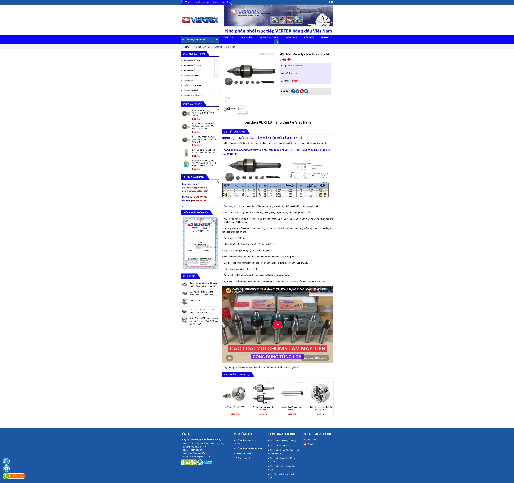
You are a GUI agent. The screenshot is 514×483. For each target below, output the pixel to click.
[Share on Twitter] (297, 91)
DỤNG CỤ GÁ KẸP (191, 75)
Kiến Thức (309, 37)
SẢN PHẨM (246, 37)
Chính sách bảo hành (279, 445)
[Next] (271, 77)
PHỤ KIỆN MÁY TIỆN (202, 47)
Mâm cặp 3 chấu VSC (234, 407)
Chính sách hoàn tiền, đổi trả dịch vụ (281, 460)
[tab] (234, 131)
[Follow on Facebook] (329, 2)
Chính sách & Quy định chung (283, 440)
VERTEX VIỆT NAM (269, 37)
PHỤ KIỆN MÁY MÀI (192, 70)
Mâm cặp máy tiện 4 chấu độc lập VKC (320, 408)
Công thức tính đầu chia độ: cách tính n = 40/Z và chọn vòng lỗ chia (204, 284)
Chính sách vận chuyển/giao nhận (281, 468)
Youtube (312, 444)
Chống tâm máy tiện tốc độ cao (263, 408)
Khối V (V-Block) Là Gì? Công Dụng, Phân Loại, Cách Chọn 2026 (204, 293)
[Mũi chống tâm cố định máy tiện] (291, 393)
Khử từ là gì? (195, 301)
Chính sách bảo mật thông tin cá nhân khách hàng (283, 452)
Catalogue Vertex (243, 453)
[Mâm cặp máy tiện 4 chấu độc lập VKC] (320, 393)
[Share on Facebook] (293, 91)
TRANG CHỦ (228, 37)
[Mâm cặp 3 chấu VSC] (234, 393)
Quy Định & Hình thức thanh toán (281, 476)
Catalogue (291, 37)
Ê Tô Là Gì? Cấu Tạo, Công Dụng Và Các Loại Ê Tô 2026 (203, 310)
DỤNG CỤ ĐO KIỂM (191, 90)
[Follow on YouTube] (332, 2)
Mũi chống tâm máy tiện (225, 47)
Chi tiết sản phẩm (234, 132)
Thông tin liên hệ (243, 458)
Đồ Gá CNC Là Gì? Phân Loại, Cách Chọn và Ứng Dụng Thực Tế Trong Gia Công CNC (204, 321)
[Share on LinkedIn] (306, 91)
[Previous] (228, 77)
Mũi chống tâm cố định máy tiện (292, 408)
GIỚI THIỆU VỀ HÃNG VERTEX (249, 448)
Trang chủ (185, 47)
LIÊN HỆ (325, 37)
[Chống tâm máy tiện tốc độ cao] (263, 393)
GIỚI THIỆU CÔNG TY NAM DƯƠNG (246, 442)
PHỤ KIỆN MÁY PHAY (193, 60)
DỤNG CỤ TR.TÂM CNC (193, 95)
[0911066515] (6, 476)
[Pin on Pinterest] (302, 91)
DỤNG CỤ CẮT (190, 80)
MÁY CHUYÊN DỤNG (192, 85)
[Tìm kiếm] (276, 41)
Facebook (312, 440)
